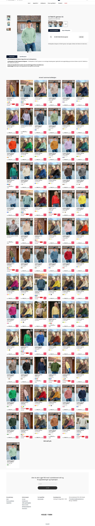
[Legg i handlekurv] (17, 105)
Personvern (24, 508)
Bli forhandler (40, 499)
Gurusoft (47, 524)
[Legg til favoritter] (17, 81)
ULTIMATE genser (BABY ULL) (10, 181)
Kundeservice (25, 501)
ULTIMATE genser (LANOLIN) (10, 98)
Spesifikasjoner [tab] (23, 56)
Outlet (65, 3)
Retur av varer (25, 504)
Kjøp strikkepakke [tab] (66, 30)
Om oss (23, 499)
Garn (29, 3)
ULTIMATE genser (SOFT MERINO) (52, 98)
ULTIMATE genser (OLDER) (26, 125)
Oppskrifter (35, 3)
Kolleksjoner (43, 3)
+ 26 (65, 24)
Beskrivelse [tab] (11, 56)
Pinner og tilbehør (51, 3)
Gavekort (60, 3)
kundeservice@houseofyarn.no (77, 499)
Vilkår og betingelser (26, 502)
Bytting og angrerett (26, 506)
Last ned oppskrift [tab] (54, 30)
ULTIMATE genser (38, 98)
